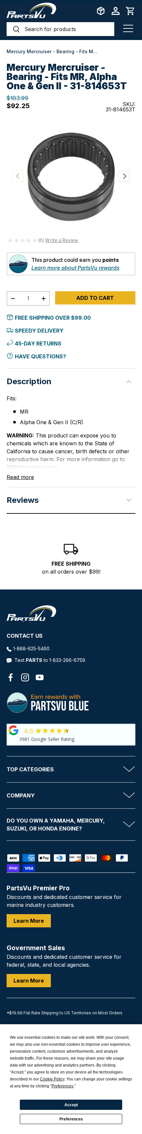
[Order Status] (101, 11)
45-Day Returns (38, 343)
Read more (20, 477)
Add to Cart (95, 298)
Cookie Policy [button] (52, 1079)
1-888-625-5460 (31, 648)
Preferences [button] (62, 1086)
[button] (130, 11)
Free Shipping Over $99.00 (53, 317)
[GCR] (13, 730)
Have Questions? (40, 356)
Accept (71, 1105)
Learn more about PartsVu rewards (75, 267)
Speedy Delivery (39, 330)
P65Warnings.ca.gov (32, 467)
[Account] (116, 11)
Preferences (71, 1119)
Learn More (29, 920)
